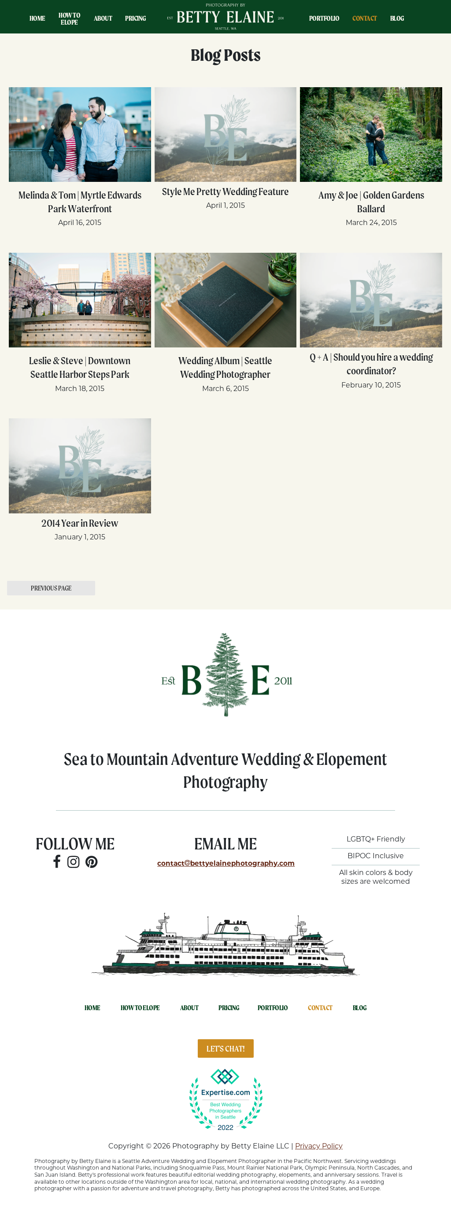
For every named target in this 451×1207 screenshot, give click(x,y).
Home (37, 18)
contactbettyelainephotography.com (226, 864)
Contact (364, 18)
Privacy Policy (319, 1146)
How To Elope (69, 18)
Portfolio (324, 18)
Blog (397, 18)
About (103, 18)
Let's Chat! (226, 1048)
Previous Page (51, 588)
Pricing (135, 18)
